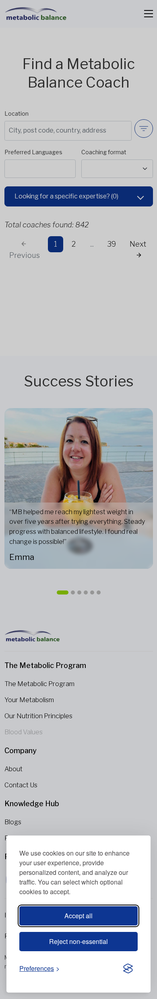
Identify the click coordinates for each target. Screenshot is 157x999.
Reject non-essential (78, 941)
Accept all (78, 915)
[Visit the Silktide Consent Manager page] (128, 969)
